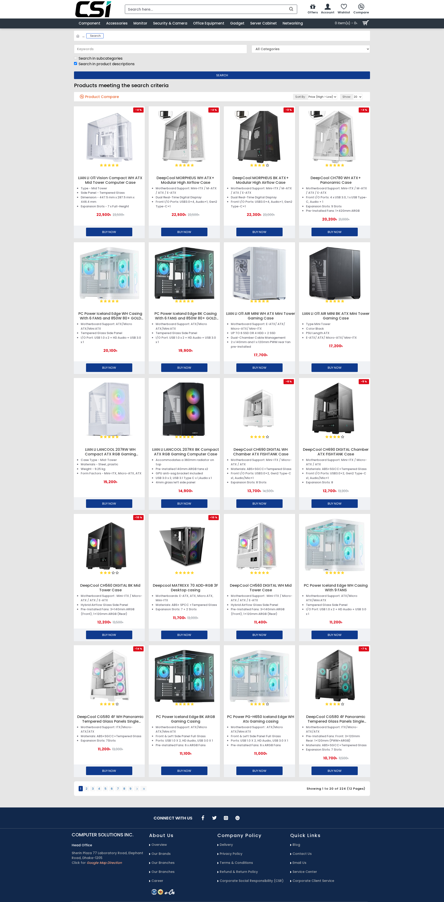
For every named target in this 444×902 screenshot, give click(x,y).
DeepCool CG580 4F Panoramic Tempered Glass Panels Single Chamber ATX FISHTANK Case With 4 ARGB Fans (336, 719)
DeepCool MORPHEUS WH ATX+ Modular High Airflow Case (185, 180)
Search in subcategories (101, 58)
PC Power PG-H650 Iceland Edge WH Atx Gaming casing (260, 719)
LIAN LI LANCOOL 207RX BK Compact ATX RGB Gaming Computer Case (185, 452)
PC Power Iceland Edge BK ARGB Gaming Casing (185, 719)
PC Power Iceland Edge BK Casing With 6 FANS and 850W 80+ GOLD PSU (185, 316)
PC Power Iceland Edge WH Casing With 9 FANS (336, 587)
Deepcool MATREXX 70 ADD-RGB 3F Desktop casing (185, 587)
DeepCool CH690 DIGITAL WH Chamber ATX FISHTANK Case (260, 452)
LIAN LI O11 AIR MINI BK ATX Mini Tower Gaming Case (336, 316)
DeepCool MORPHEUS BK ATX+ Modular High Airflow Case (261, 180)
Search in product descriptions (107, 64)
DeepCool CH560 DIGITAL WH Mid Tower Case (261, 587)
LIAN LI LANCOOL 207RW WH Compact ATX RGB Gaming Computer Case (110, 452)
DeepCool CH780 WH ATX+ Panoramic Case (336, 180)
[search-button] (291, 9)
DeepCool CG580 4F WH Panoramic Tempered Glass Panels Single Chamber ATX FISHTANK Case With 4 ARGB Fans (110, 719)
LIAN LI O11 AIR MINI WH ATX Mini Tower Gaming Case (260, 316)
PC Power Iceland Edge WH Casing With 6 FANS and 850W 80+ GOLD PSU (110, 316)
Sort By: (300, 97)
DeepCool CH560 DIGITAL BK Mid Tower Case (110, 587)
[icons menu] (202, 817)
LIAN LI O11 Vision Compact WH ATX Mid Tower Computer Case (110, 180)
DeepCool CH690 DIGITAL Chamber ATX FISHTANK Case (336, 452)
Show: (346, 97)
